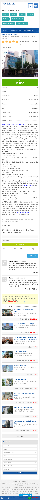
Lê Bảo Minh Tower (20, 351)
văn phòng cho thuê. (24, 212)
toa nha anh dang (13, 221)
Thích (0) (27, 272)
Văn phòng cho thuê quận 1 (25, 489)
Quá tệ (25, 230)
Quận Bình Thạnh (17, 19)
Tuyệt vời (18, 232)
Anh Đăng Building (9, 34)
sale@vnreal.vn (26, 302)
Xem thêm (20, 436)
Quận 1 (5, 15)
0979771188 (35, 498)
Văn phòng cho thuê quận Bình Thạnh (13, 493)
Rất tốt (10, 232)
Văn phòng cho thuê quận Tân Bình (27, 491)
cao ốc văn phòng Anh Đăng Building (16, 219)
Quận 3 (22, 15)
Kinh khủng (16, 230)
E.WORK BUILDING (20, 365)
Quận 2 (14, 15)
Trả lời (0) (35, 272)
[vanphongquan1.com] (8, 3)
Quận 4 (30, 15)
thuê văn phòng (27, 185)
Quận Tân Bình (22, 23)
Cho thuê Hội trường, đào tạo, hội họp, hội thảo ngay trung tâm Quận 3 (25, 339)
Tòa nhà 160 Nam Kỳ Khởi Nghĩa (24, 324)
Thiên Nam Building (20, 379)
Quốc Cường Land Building (23, 407)
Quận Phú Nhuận (8, 23)
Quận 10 (5, 19)
